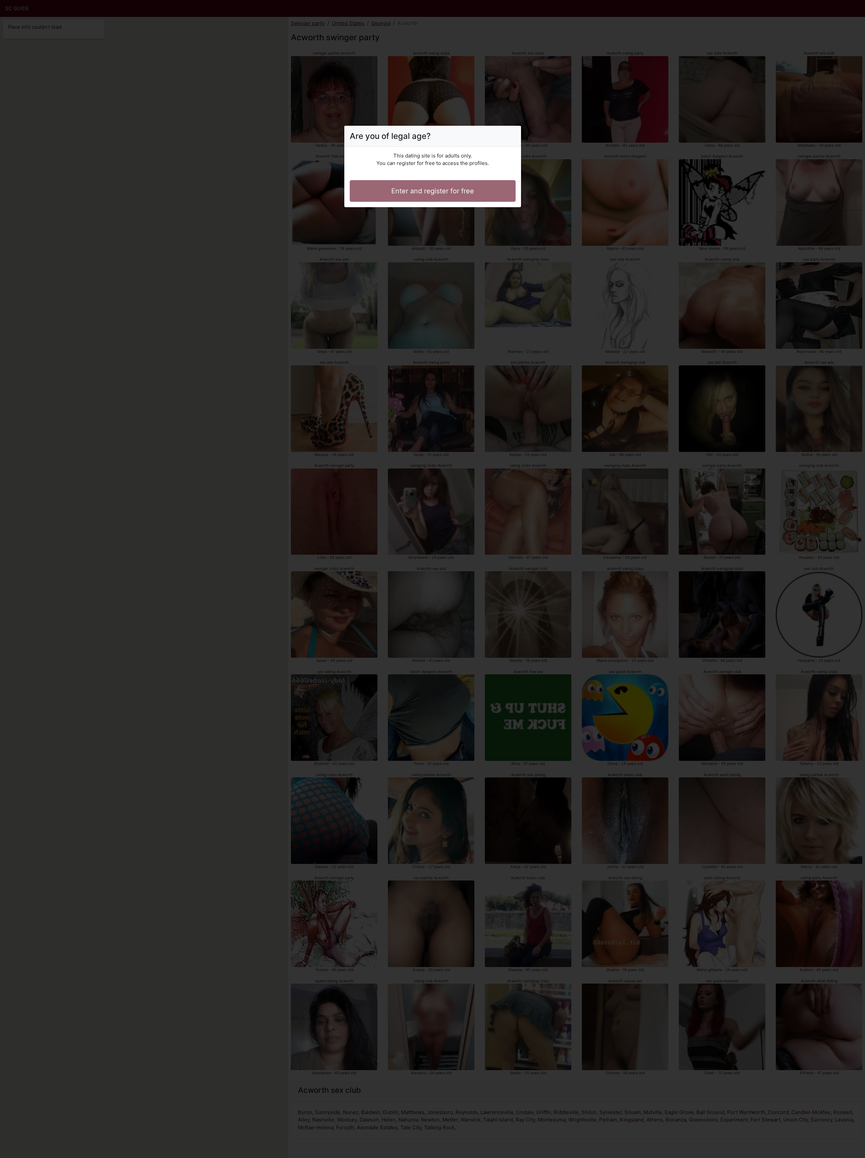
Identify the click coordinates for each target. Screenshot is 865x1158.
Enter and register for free (432, 191)
